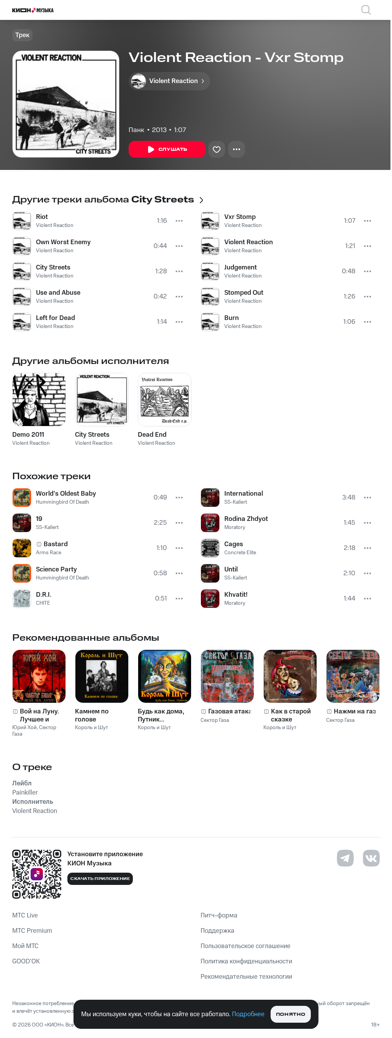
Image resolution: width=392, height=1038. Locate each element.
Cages (233, 544)
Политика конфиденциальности (246, 961)
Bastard (56, 544)
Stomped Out (243, 292)
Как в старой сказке (291, 715)
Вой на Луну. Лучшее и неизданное (39, 715)
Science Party (56, 569)
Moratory (234, 527)
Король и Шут (91, 727)
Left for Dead (55, 318)
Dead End (152, 435)
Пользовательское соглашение (246, 946)
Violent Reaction (55, 225)
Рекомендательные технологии (246, 976)
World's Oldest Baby (66, 493)
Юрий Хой (24, 727)
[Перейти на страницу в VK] (371, 858)
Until (231, 569)
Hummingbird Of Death (62, 502)
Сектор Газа (215, 720)
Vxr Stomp (240, 217)
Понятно (290, 1014)
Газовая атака (230, 711)
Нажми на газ (355, 711)
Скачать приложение (100, 878)
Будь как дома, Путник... (161, 715)
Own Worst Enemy (63, 242)
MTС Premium (32, 930)
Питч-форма (219, 915)
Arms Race (48, 553)
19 (39, 519)
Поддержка (217, 930)
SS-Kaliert (47, 527)
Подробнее (248, 1014)
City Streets (53, 267)
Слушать (173, 149)
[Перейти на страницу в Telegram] (345, 858)
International (243, 493)
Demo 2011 (28, 435)
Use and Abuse (58, 292)
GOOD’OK (26, 961)
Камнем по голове (92, 715)
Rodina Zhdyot (246, 519)
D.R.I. (43, 594)
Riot (42, 217)
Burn (231, 318)
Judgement (240, 267)
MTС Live (25, 915)
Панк (136, 130)
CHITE (43, 603)
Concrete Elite (240, 553)
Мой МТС (25, 946)
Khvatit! (236, 594)
